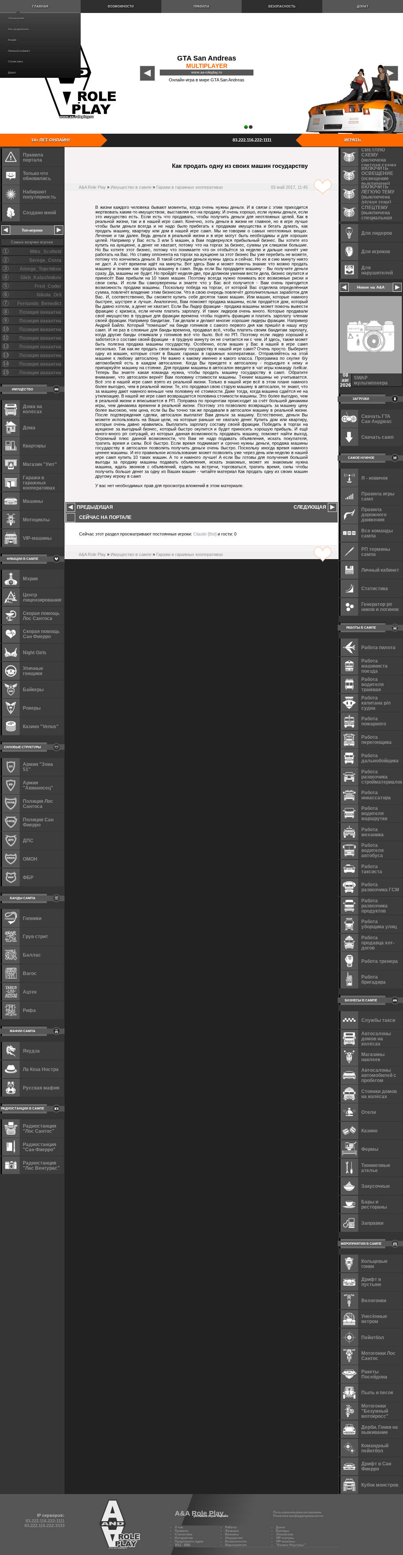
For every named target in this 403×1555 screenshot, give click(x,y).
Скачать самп (377, 437)
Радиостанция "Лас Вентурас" (41, 1165)
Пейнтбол (372, 1337)
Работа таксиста (371, 869)
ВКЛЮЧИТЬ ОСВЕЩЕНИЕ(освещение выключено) (377, 175)
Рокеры (32, 707)
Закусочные (375, 1186)
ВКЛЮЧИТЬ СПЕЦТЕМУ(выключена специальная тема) (376, 212)
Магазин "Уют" (40, 464)
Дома (29, 427)
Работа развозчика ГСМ (380, 887)
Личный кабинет (19, 51)
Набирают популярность (39, 194)
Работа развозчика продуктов (374, 905)
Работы (231, 1527)
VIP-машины (37, 538)
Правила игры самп (377, 496)
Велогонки (373, 1300)
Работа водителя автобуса (372, 850)
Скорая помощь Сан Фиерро (41, 634)
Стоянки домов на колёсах (379, 1094)
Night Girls (34, 652)
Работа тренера (379, 961)
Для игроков (375, 251)
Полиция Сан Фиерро (38, 822)
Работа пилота (378, 647)
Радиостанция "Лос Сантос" (39, 1128)
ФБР (28, 877)
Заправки (372, 1223)
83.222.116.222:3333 (44, 1525)
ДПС (28, 840)
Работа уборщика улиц (379, 924)
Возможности (121, 6)
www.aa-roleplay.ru (206, 72)
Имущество (234, 1538)
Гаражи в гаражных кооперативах (189, 187)
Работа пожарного (373, 721)
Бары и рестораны (374, 1204)
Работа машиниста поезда (374, 666)
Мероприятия (236, 1545)
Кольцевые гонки (374, 1264)
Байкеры (33, 689)
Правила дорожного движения (373, 514)
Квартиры (34, 445)
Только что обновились (37, 176)
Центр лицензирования (42, 597)
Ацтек (30, 991)
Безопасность (282, 6)
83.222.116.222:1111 (252, 140)
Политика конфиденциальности (298, 1516)
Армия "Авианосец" (38, 785)
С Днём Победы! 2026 (373, 380)
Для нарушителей (377, 270)
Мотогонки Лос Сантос (378, 1356)
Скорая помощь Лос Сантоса (41, 616)
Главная (40, 6)
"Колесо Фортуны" (290, 1545)
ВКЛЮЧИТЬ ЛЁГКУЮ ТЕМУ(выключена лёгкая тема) (377, 194)
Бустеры (282, 1531)
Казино (369, 1130)
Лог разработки (18, 29)
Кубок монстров (379, 1484)
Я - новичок (374, 477)
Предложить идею (189, 1541)
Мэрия (30, 578)
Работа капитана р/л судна (376, 702)
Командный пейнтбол (374, 1448)
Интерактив (184, 1538)
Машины (33, 501)
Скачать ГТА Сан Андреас (376, 419)
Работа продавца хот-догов (377, 942)
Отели (368, 1112)
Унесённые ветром (374, 1319)
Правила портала (33, 157)
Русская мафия (41, 1087)
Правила (201, 6)
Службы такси (378, 1020)
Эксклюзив (284, 1534)
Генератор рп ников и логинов (380, 607)
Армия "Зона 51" (38, 767)
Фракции (232, 1531)
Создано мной (39, 212)
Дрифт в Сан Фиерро (376, 1466)
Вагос (30, 973)
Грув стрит (35, 936)
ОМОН (30, 858)
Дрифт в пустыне (371, 1282)
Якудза (31, 1050)
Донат (12, 72)
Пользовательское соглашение (297, 1512)
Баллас (32, 954)
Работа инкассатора (376, 795)
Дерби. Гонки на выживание (379, 1429)
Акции (12, 40)
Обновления (16, 18)
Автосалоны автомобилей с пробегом (378, 1075)
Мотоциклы (36, 519)
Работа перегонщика (376, 739)
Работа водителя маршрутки (374, 813)
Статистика (15, 61)
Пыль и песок (377, 1392)
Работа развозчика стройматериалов (382, 776)
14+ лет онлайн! (50, 140)
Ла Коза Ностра (41, 1069)
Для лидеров (376, 233)
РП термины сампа (375, 552)
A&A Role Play (92, 187)
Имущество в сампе (131, 187)
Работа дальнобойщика (380, 758)
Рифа (29, 1010)
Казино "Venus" (41, 726)
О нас (179, 1527)
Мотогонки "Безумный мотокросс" (374, 1411)
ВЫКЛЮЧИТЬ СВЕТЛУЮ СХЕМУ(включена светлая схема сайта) (378, 157)
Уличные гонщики (33, 671)
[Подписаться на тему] (323, 187)
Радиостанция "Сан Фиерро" (39, 1147)
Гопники (32, 918)
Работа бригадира (373, 979)
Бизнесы (232, 1534)
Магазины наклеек (373, 1057)
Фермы (369, 1149)
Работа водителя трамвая (372, 684)
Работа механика (372, 832)
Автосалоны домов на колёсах (376, 1038)
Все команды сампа (377, 533)
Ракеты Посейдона (374, 1374)
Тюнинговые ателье (375, 1168)
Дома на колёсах (32, 409)
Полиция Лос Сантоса (38, 804)
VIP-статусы (285, 1538)
